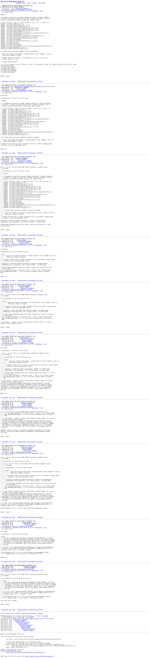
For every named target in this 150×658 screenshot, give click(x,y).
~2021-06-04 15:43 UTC (29, 613)
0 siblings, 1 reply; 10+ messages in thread (17, 9)
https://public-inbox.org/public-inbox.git (39, 656)
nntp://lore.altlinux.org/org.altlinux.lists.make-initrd (25, 652)
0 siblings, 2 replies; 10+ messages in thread (17, 342)
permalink (35, 10)
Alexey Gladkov (21, 89)
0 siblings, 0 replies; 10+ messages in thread (17, 569)
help (23, 3)
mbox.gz (31, 616)
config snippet (11, 649)
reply (13, 81)
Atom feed (42, 3)
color (29, 3)
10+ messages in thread (34, 81)
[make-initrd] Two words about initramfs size (29, 86)
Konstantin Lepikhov (21, 8)
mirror (35, 3)
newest (40, 613)
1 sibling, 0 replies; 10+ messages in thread (17, 406)
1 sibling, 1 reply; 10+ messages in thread (16, 452)
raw (41, 10)
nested (24, 81)
